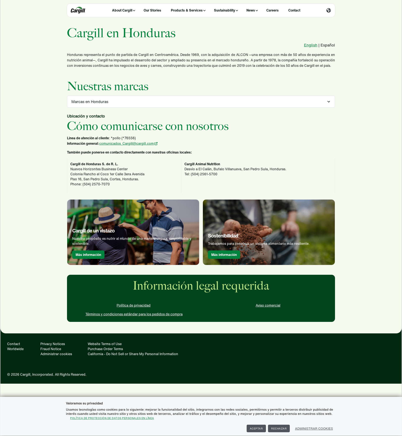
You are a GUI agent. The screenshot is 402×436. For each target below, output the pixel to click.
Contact (294, 10)
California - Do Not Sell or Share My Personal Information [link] (133, 353)
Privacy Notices (52, 343)
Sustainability (224, 10)
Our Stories (152, 10)
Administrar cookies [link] (56, 353)
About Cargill (122, 10)
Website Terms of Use (105, 343)
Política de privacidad (134, 305)
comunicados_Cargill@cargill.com (126, 143)
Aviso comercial (268, 305)
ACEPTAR (256, 428)
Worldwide (15, 348)
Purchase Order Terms (105, 348)
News (250, 10)
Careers (272, 10)
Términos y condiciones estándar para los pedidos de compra (134, 314)
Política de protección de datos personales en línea (112, 418)
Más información (88, 254)
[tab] (201, 101)
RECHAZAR (279, 428)
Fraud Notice (50, 348)
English (310, 45)
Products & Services (187, 10)
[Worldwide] (328, 10)
